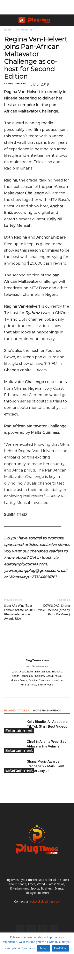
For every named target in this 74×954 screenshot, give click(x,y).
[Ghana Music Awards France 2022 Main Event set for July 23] (14, 766)
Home (7, 30)
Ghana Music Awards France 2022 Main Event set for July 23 (45, 766)
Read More (60, 948)
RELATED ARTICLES (16, 710)
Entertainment (24, 30)
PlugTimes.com (17, 83)
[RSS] (45, 691)
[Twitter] (54, 691)
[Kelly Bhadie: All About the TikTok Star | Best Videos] (14, 726)
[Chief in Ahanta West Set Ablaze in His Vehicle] (14, 746)
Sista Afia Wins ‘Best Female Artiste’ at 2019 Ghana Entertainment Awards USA (19, 612)
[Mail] (37, 691)
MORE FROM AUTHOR (47, 710)
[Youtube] (54, 929)
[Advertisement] (37, 7)
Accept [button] (43, 948)
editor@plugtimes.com (45, 901)
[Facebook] (19, 691)
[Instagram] (28, 691)
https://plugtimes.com (37, 666)
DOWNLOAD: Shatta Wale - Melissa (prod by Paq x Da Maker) (54, 610)
